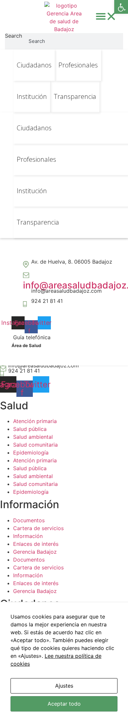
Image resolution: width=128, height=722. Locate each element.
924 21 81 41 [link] (47, 301)
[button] (106, 16)
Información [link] (28, 536)
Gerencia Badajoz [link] (35, 551)
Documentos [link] (29, 520)
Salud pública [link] (30, 429)
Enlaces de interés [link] (35, 544)
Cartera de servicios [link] (38, 528)
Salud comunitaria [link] (35, 444)
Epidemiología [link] (31, 452)
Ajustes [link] (64, 685)
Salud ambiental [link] (33, 437)
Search (13, 36)
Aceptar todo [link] (64, 703)
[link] (121, 7)
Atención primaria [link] (35, 421)
